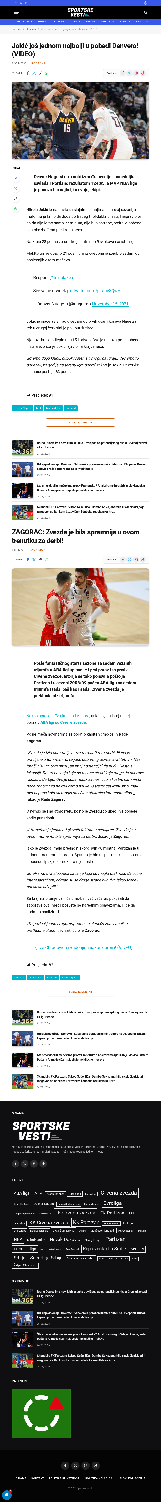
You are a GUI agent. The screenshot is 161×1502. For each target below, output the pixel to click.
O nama (21, 1478)
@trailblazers (62, 277)
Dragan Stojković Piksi (69, 1204)
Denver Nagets (22, 408)
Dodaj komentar (80, 422)
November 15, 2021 (110, 303)
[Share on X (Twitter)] (34, 73)
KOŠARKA (60, 21)
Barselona (75, 1193)
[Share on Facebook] (28, 73)
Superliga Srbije (46, 1257)
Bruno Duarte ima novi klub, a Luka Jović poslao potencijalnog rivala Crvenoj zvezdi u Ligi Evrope (92, 445)
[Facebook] (16, 179)
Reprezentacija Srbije (104, 1248)
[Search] (145, 12)
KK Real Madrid (111, 1223)
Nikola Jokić (53, 408)
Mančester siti (126, 1230)
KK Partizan (35, 977)
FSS (138, 21)
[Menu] (16, 12)
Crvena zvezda (119, 1193)
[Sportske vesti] (80, 12)
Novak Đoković (65, 1239)
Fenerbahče (45, 1214)
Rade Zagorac (70, 977)
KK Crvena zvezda (48, 1222)
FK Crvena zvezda (75, 1213)
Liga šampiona (63, 1230)
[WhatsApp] (16, 209)
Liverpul (82, 1231)
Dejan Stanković (21, 1204)
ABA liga (38, 549)
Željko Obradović (25, 1265)
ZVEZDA (125, 21)
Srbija (20, 1257)
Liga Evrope (20, 1230)
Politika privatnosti (64, 1478)
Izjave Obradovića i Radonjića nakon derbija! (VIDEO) (83, 947)
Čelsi (134, 1258)
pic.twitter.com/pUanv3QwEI (94, 290)
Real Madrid (72, 1249)
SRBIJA (90, 21)
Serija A (137, 1249)
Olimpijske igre (92, 1240)
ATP (38, 1193)
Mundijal (142, 1231)
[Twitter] (16, 189)
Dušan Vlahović (91, 1204)
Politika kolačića (99, 1478)
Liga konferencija (39, 1230)
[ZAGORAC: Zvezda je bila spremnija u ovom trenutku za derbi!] (80, 607)
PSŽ (42, 1249)
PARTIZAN (107, 21)
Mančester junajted (102, 1230)
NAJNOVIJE (24, 21)
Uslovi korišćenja (131, 1478)
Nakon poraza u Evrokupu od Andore (58, 715)
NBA (38, 408)
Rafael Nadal (55, 1249)
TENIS (76, 21)
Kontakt (37, 1478)
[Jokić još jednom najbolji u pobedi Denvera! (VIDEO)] (80, 120)
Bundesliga (90, 1194)
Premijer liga (25, 1249)
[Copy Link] (40, 73)
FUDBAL (43, 21)
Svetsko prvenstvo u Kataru (113, 1258)
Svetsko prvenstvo (81, 1258)
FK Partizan (112, 1213)
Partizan (52, 977)
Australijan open (55, 1193)
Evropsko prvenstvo (24, 1213)
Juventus (19, 1223)
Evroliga (112, 1203)
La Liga (128, 1223)
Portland (71, 408)
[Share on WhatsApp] (46, 73)
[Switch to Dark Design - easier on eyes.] (145, 3)
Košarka (38, 63)
